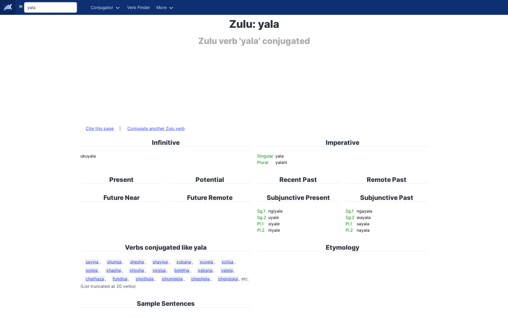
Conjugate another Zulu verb (156, 128)
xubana (183, 262)
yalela (227, 270)
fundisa (120, 278)
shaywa (160, 262)
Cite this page (100, 128)
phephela (200, 278)
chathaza (95, 278)
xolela (92, 270)
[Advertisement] (239, 83)
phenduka (228, 278)
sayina (92, 262)
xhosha (137, 270)
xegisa (159, 270)
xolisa (227, 262)
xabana (205, 270)
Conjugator (102, 7)
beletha (181, 270)
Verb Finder (138, 7)
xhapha (113, 270)
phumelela (172, 278)
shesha (137, 262)
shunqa (114, 262)
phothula (144, 278)
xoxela (206, 262)
